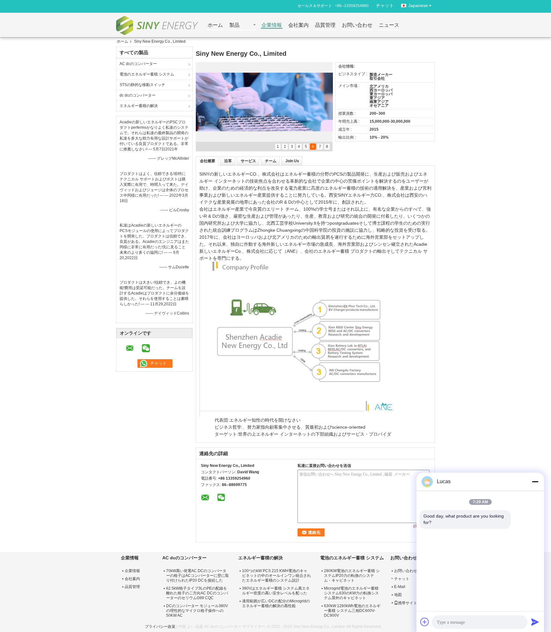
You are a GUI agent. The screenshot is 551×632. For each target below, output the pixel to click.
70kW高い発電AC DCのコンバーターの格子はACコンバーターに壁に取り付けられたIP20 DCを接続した (197, 576)
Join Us (292, 161)
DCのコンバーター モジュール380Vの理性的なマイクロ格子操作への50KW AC (197, 611)
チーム (270, 161)
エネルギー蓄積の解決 (139, 106)
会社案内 (298, 25)
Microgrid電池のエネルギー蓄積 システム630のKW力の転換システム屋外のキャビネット (351, 593)
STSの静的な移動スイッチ (142, 85)
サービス (248, 161)
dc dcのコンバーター (138, 95)
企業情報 (271, 25)
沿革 (228, 161)
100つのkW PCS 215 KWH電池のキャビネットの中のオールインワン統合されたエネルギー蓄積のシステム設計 (276, 576)
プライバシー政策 (160, 626)
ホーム (215, 25)
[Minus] (535, 481)
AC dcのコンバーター (138, 64)
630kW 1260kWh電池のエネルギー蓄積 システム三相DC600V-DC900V (352, 611)
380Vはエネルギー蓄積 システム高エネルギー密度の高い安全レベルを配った (276, 590)
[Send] (535, 622)
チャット (385, 5)
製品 (234, 25)
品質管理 (325, 25)
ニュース (389, 25)
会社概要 (207, 161)
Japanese (418, 5)
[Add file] (424, 622)
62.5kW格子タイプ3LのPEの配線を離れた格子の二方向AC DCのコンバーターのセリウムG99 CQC (197, 593)
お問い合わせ (357, 25)
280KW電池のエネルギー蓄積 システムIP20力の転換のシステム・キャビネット (352, 576)
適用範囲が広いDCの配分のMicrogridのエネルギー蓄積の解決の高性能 (276, 603)
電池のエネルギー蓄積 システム (147, 74)
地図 (398, 594)
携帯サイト (407, 603)
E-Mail (399, 587)
